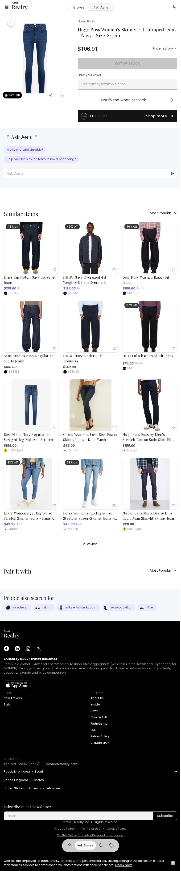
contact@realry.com (62, 764)
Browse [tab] (77, 7)
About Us (97, 698)
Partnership (98, 724)
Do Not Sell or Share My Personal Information (90, 835)
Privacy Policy (64, 829)
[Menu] (6, 7)
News (94, 711)
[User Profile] (171, 7)
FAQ (93, 730)
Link (68, 845)
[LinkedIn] (17, 648)
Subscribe (165, 815)
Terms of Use (90, 829)
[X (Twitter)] (38, 648)
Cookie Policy (117, 829)
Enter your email (90, 75)
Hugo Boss (86, 21)
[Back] (11, 23)
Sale (7, 704)
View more (90, 544)
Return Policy (100, 736)
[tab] (100, 7)
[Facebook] (6, 648)
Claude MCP (99, 743)
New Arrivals (13, 698)
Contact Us (98, 717)
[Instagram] (28, 648)
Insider (95, 704)
